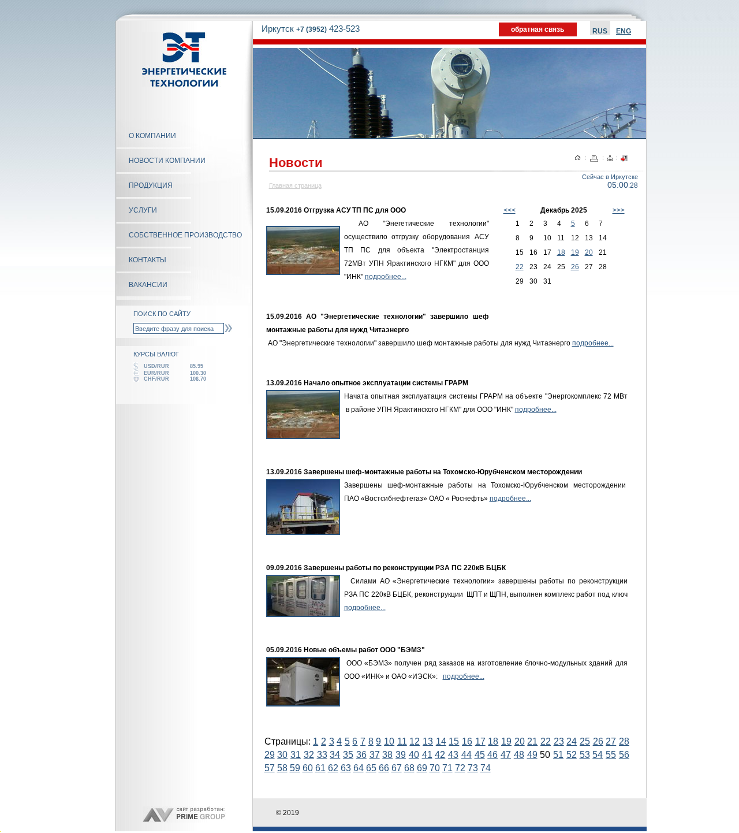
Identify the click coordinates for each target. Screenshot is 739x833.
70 (435, 768)
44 (466, 755)
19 (575, 252)
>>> (619, 210)
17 (480, 741)
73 (473, 768)
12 (414, 741)
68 (409, 768)
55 (611, 755)
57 (269, 768)
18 (561, 252)
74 (485, 768)
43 (453, 755)
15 (454, 741)
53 (585, 755)
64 (358, 768)
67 (396, 768)
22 (520, 267)
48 (519, 755)
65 (371, 768)
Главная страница (295, 185)
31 (295, 755)
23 (559, 741)
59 (295, 768)
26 (575, 267)
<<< (509, 210)
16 (467, 741)
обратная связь (537, 29)
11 (402, 741)
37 (375, 755)
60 (308, 768)
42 (440, 755)
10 (389, 741)
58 (282, 768)
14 (441, 741)
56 (624, 755)
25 (585, 741)
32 (309, 755)
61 (320, 768)
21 (532, 741)
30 (282, 755)
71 (447, 768)
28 (624, 741)
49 (532, 755)
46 (492, 755)
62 (333, 768)
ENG (623, 31)
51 (558, 755)
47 (506, 755)
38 (387, 755)
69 (422, 768)
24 (571, 741)
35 (348, 755)
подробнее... (385, 277)
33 (322, 755)
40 (414, 755)
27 (611, 741)
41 (427, 755)
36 (361, 755)
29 (269, 755)
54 (597, 755)
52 (571, 755)
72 (460, 768)
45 (480, 755)
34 (335, 755)
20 (589, 252)
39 (400, 755)
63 (346, 768)
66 (384, 768)
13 (428, 741)
